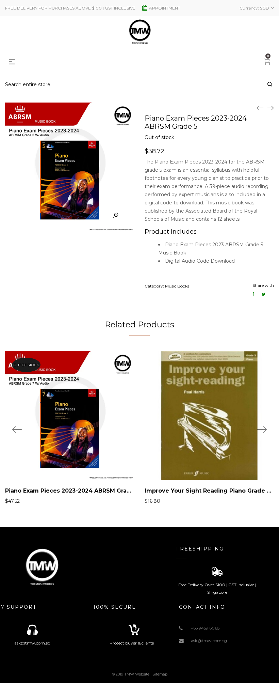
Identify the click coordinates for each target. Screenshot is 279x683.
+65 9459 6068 (205, 628)
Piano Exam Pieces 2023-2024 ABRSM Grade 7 (72, 490)
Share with (263, 285)
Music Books (177, 286)
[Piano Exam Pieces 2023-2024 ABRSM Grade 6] (270, 107)
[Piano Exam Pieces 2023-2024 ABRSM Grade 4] (260, 107)
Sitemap (159, 674)
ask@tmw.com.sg (209, 640)
